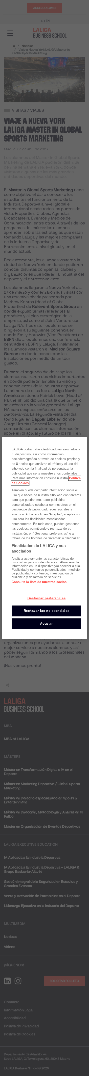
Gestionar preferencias (46, 598)
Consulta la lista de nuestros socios (39, 582)
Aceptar (46, 623)
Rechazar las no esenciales (46, 611)
